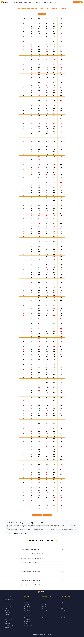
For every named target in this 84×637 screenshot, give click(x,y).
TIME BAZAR (8, 605)
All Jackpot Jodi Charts (66, 599)
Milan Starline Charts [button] (48, 2)
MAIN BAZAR (8, 627)
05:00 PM (63, 614)
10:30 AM (44, 601)
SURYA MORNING (9, 599)
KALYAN (7, 614)
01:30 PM (44, 606)
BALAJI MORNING (9, 601)
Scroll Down (43, 14)
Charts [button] (25, 2)
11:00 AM (63, 602)
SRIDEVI (7, 603)
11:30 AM (44, 602)
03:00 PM (63, 610)
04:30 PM (44, 612)
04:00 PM (63, 612)
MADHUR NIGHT (8, 618)
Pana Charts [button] (38, 2)
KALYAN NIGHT (8, 623)
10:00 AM (63, 601)
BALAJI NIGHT (8, 619)
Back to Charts (38, 515)
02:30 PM (44, 608)
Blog (67, 2)
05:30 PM (44, 614)
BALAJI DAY (8, 612)
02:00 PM (63, 608)
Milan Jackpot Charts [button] (59, 2)
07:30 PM (44, 617)
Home (14, 2)
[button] (42, 545)
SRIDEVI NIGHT (8, 616)
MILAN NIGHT (8, 621)
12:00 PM (63, 604)
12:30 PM (44, 604)
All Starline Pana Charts (47, 599)
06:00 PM (63, 615)
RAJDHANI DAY (8, 610)
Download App (79, 2)
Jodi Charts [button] (31, 2)
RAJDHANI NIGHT (9, 625)
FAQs (70, 2)
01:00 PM (63, 606)
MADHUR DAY (8, 606)
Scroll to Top (48, 515)
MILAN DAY (7, 608)
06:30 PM (44, 615)
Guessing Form (19, 2)
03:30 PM (44, 610)
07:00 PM (63, 617)
